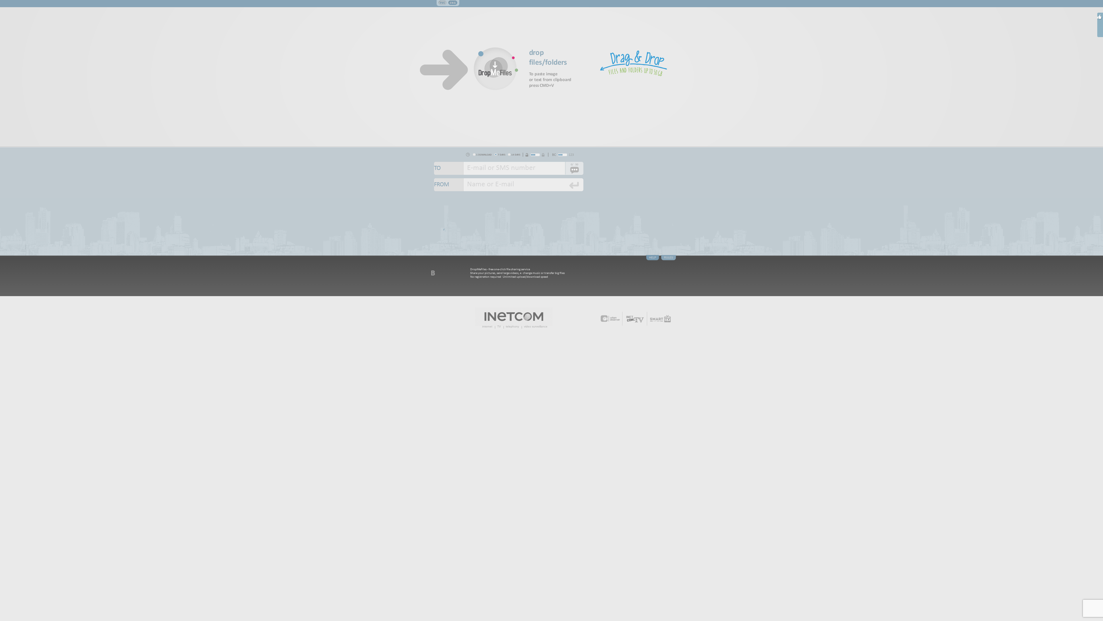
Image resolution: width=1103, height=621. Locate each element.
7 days (501, 154)
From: (449, 184)
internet (487, 326)
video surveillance (535, 326)
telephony (512, 326)
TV (499, 326)
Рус (442, 3)
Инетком (514, 316)
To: (449, 168)
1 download (484, 154)
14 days (515, 154)
